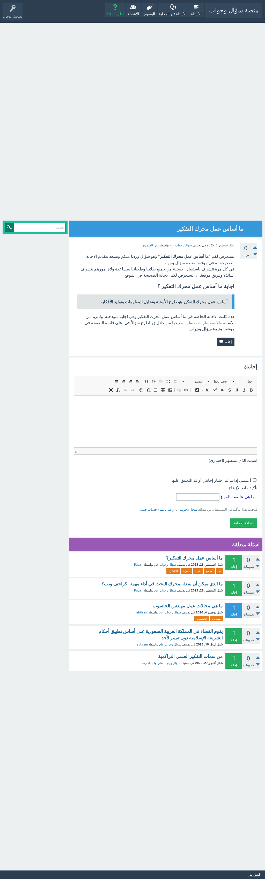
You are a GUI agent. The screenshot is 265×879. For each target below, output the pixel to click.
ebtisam (142, 612)
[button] (242, 381)
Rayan (138, 564)
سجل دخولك (188, 509)
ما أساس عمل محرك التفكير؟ (194, 558)
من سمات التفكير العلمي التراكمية (190, 656)
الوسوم (149, 14)
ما (219, 570)
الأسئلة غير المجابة (173, 14)
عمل (198, 570)
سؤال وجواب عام (181, 245)
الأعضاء (133, 14)
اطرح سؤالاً (115, 14)
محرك (186, 570)
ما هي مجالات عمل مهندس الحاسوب (188, 605)
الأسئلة (196, 14)
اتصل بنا (255, 874)
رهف (144, 663)
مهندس (216, 618)
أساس (209, 570)
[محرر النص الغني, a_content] (165, 421)
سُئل (231, 245)
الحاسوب (201, 618)
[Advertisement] (217, 122)
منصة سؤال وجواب (234, 10)
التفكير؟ (173, 570)
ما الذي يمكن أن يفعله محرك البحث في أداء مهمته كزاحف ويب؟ (162, 583)
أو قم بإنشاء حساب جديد (157, 509)
